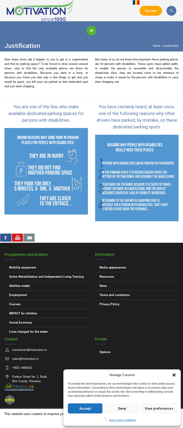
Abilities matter (19, 285)
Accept (85, 409)
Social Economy (20, 322)
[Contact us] (29, 238)
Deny (122, 409)
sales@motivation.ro (25, 358)
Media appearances (113, 267)
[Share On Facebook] (5, 238)
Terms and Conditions (122, 420)
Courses (15, 304)
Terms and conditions (115, 295)
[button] (174, 375)
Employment (18, 295)
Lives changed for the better (28, 331)
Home (156, 45)
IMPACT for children (23, 313)
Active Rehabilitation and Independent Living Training (46, 276)
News (103, 285)
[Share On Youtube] (17, 238)
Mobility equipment (22, 267)
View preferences (159, 409)
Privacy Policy (109, 304)
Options (105, 352)
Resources (107, 276)
